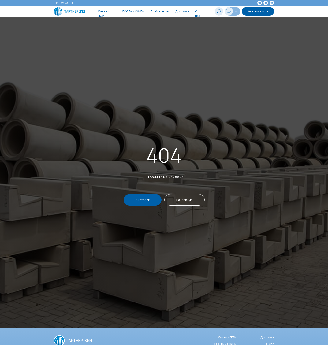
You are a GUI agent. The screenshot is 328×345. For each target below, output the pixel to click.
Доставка (182, 11)
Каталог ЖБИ (104, 13)
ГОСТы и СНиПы (133, 11)
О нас (197, 13)
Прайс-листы (160, 11)
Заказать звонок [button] (258, 11)
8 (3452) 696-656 (64, 3)
